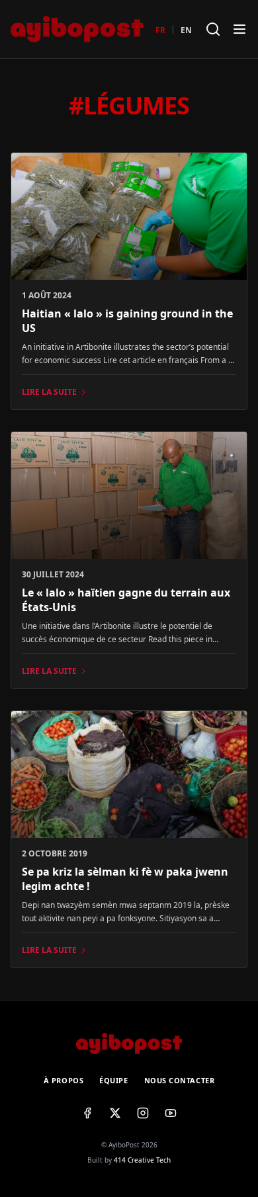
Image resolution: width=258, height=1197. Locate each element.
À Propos (63, 1080)
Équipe (113, 1080)
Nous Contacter (179, 1080)
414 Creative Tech (142, 1160)
